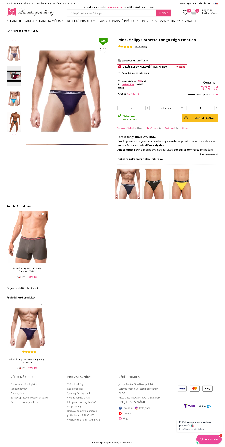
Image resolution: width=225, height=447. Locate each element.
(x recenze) (140, 46)
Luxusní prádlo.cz (30, 12)
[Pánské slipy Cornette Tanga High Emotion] (28, 328)
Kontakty (70, 3)
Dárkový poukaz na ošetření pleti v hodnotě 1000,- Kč (82, 413)
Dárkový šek (17, 393)
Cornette (133, 93)
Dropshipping (74, 406)
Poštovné (170, 128)
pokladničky (127, 84)
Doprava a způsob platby (24, 384)
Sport (145, 21)
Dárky (175, 21)
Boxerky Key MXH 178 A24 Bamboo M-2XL (27, 270)
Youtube (127, 413)
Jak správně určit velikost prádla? (136, 384)
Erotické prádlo (79, 21)
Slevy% (160, 21)
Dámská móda (50, 21)
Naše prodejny (75, 388)
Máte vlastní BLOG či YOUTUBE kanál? (139, 397)
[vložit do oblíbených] (103, 50)
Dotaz (185, 128)
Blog (125, 418)
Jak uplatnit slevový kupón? (81, 402)
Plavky (102, 21)
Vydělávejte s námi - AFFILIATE (83, 419)
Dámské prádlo (22, 21)
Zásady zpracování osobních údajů (29, 397)
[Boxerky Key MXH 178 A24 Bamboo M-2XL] (28, 237)
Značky (190, 21)
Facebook (128, 408)
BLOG (122, 393)
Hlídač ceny (152, 128)
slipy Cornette (33, 287)
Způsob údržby (75, 384)
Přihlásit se (205, 3)
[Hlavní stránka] (9, 30)
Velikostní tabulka (126, 128)
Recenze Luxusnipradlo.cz (24, 402)
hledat (163, 13)
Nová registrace (188, 3)
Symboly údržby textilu (79, 393)
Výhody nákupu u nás (78, 397)
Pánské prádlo (124, 21)
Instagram (144, 408)
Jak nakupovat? (19, 388)
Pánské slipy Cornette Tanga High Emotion (27, 361)
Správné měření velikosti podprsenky (138, 388)
